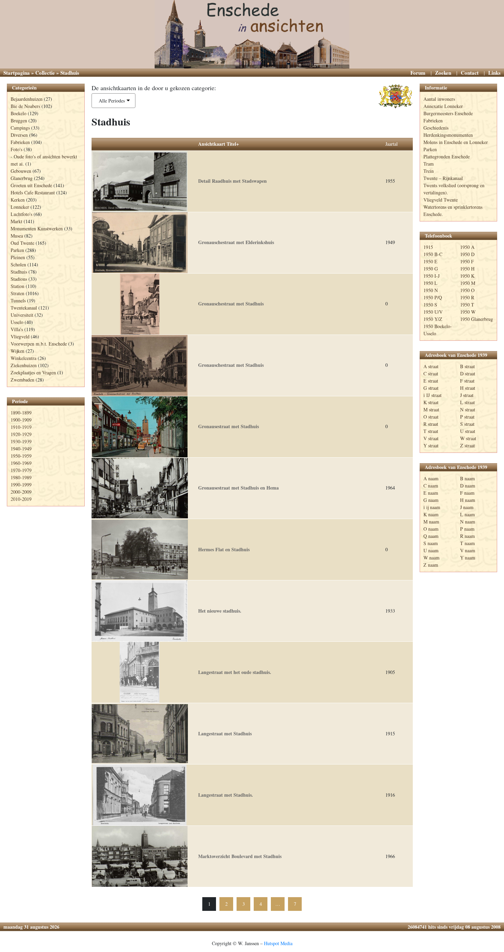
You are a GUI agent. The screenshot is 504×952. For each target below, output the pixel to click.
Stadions (19, 279)
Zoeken (443, 72)
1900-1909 (21, 420)
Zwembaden (22, 379)
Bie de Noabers (25, 106)
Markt (16, 221)
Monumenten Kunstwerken (37, 228)
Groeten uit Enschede (31, 185)
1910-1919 (21, 427)
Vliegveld (20, 336)
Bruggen (19, 120)
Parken (17, 250)
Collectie (45, 72)
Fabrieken (20, 142)
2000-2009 (21, 492)
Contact (470, 72)
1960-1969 (21, 463)
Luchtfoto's (21, 214)
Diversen (19, 135)
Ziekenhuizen (24, 365)
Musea (17, 235)
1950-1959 (21, 456)
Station (17, 286)
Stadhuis (19, 271)
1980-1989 (21, 477)
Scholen (18, 264)
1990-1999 (21, 484)
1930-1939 (21, 441)
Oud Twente (22, 243)
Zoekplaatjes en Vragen (33, 372)
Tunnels (18, 300)
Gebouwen (21, 171)
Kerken (18, 199)
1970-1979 (21, 470)
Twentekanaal (24, 307)
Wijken (17, 351)
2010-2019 (21, 499)
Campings (20, 127)
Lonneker (20, 207)
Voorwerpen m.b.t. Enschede (39, 343)
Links (494, 72)
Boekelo (18, 113)
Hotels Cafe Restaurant (33, 192)
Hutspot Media (278, 943)
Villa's (17, 329)
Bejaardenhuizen (27, 99)
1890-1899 (21, 412)
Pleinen (18, 257)
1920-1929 (21, 434)
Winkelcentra (23, 358)
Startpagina (16, 72)
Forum (417, 72)
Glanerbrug (22, 178)
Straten (17, 293)
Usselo (17, 322)
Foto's (16, 149)
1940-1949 (21, 448)
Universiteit (22, 315)
